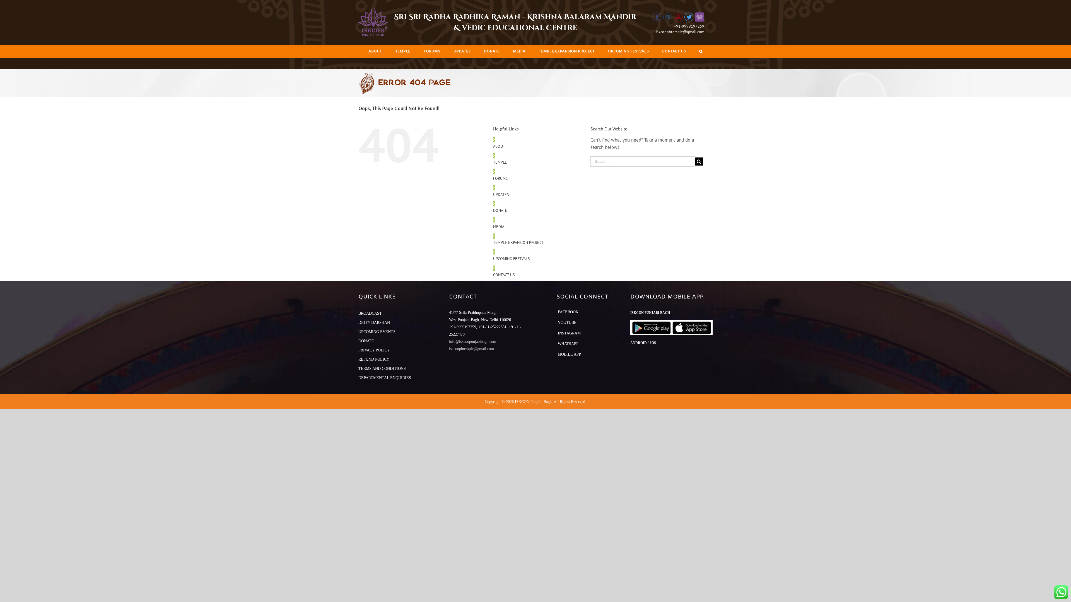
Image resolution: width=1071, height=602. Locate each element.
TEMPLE (500, 162)
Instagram (569, 333)
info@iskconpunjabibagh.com (472, 341)
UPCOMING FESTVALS (511, 258)
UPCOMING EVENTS (376, 332)
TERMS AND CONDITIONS (382, 368)
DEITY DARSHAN (374, 323)
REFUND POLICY (373, 359)
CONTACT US (504, 274)
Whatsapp (568, 344)
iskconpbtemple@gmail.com (680, 31)
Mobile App (569, 354)
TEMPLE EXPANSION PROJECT (518, 242)
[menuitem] (375, 51)
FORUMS (500, 178)
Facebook (568, 312)
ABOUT (499, 146)
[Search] (701, 51)
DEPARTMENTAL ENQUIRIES (384, 378)
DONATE (500, 210)
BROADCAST (370, 313)
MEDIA (498, 226)
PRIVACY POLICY (374, 350)
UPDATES (501, 194)
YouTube (567, 323)
